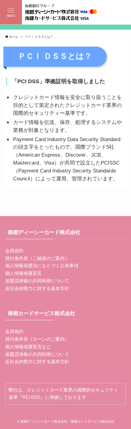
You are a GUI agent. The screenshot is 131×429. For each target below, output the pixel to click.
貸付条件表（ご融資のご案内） (37, 258)
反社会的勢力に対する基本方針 (37, 288)
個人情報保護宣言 (23, 273)
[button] (11, 12)
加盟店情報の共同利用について (37, 280)
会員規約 (14, 250)
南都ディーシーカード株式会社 (44, 232)
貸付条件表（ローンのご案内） (37, 339)
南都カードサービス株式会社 (41, 313)
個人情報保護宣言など (28, 346)
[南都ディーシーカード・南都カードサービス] (65, 12)
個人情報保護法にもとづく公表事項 (41, 265)
